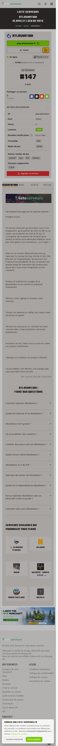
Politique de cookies (19, 734)
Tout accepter (34, 739)
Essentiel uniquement (14, 739)
